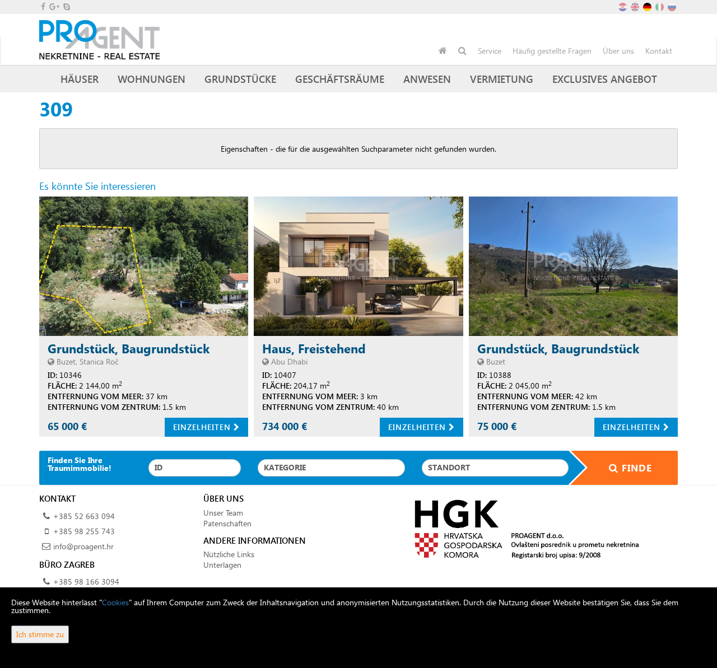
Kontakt (658, 50)
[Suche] (462, 51)
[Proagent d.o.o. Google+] (53, 6)
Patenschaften (227, 523)
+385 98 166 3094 (86, 581)
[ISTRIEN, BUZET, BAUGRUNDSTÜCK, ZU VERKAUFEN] (573, 266)
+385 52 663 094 (84, 516)
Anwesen (427, 79)
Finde (635, 467)
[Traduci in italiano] (660, 6)
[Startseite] (443, 51)
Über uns (618, 50)
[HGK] (522, 528)
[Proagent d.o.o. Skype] (66, 6)
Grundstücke (240, 79)
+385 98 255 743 (84, 531)
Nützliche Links (228, 554)
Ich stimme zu (40, 634)
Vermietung (501, 79)
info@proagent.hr (83, 546)
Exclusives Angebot (604, 79)
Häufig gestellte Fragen (552, 50)
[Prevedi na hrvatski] (623, 6)
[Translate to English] (636, 6)
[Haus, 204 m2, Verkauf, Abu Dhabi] (358, 266)
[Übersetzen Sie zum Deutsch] (648, 6)
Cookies (115, 602)
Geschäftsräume (339, 79)
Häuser (79, 79)
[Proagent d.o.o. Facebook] (42, 6)
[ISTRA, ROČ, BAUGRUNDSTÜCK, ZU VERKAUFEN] (143, 266)
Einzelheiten (203, 427)
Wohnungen (151, 79)
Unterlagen (222, 564)
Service (489, 50)
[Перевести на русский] (673, 6)
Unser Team (223, 512)
